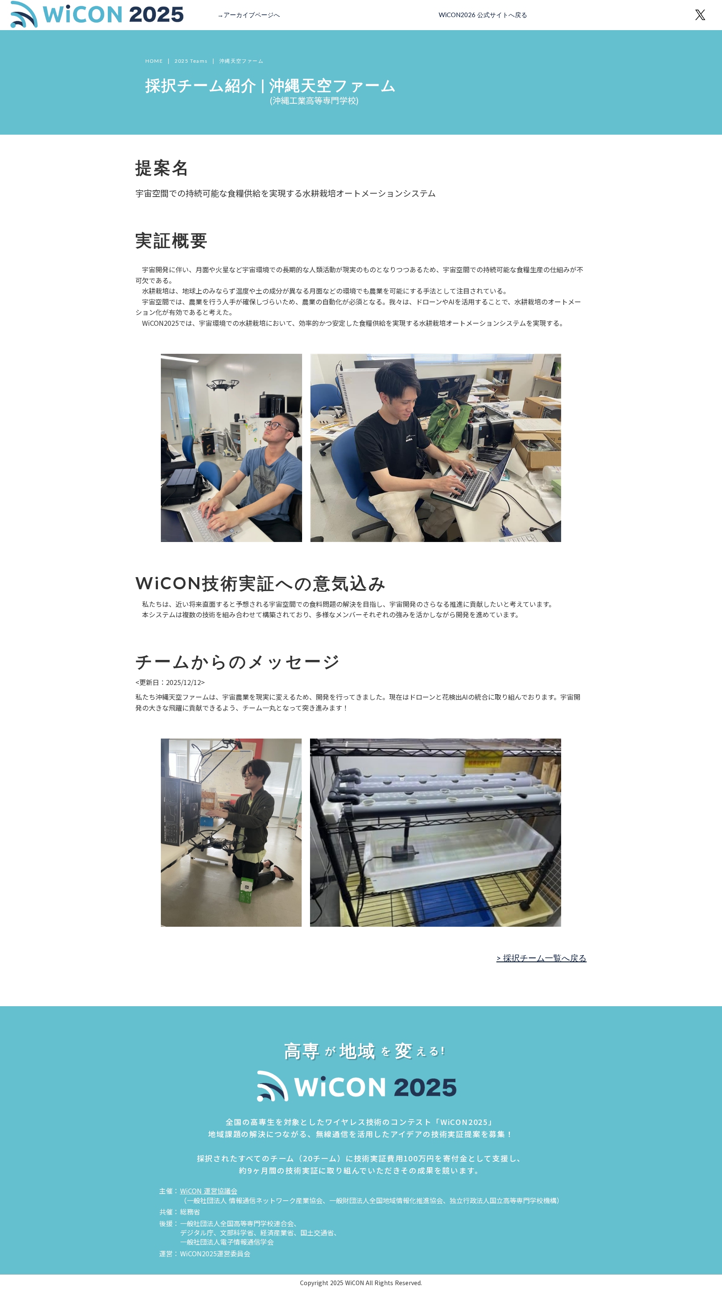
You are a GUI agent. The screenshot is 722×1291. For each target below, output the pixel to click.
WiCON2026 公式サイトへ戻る (483, 14)
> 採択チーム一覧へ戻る (541, 958)
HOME (154, 61)
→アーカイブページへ (248, 14)
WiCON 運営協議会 (208, 1191)
